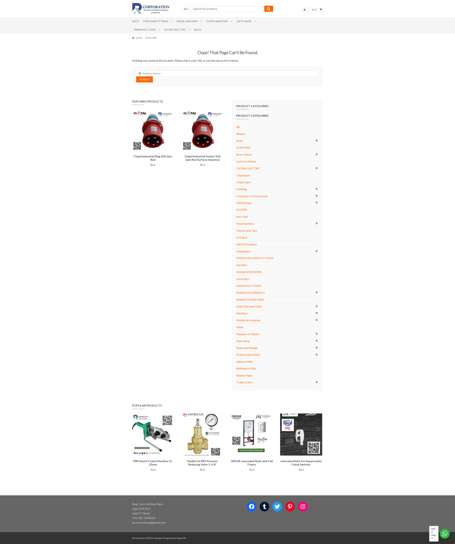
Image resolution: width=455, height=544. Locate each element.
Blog (197, 29)
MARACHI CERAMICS (250, 292)
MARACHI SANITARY (250, 299)
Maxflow (241, 313)
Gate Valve (244, 21)
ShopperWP (180, 538)
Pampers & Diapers (248, 334)
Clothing (241, 189)
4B (238, 127)
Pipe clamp (243, 341)
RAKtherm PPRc (246, 368)
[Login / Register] (304, 9)
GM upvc (242, 237)
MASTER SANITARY (249, 306)
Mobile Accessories (248, 320)
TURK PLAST (244, 382)
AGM (239, 140)
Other (239, 327)
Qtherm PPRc (244, 361)
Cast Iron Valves (246, 161)
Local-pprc (243, 278)
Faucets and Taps (246, 230)
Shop (135, 21)
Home (139, 37)
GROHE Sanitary (246, 244)
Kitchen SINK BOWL (249, 272)
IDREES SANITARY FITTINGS (255, 258)
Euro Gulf (242, 216)
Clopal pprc (243, 175)
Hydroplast (243, 251)
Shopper (158, 538)
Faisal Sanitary (187, 21)
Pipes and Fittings (155, 21)
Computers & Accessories (252, 196)
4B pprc (241, 134)
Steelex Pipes (244, 375)
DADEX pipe (244, 202)
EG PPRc (241, 209)
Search (144, 79)
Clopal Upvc (243, 182)
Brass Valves (244, 154)
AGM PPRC (243, 147)
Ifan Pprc (241, 265)
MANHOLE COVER (145, 29)
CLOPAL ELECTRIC (175, 29)
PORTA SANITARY (217, 21)
